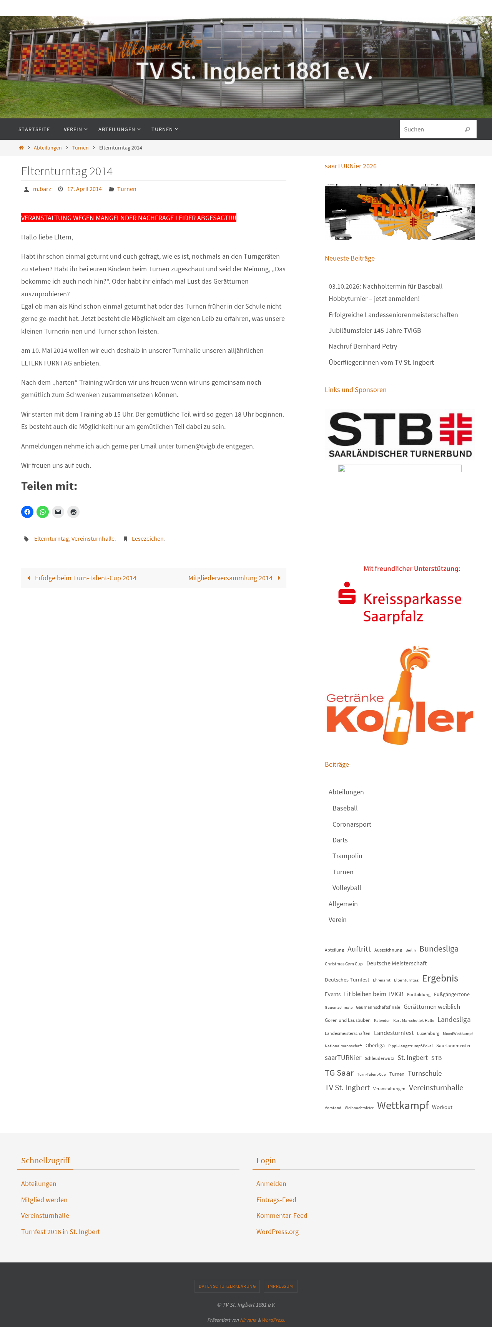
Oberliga (375, 1045)
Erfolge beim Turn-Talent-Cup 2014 (84, 577)
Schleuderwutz (379, 1058)
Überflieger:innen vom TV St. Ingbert (381, 362)
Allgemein (343, 903)
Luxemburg (428, 1033)
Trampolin (347, 855)
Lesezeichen (148, 538)
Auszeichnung (388, 950)
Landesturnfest (394, 1032)
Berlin (411, 950)
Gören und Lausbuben (348, 1020)
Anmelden (271, 1183)
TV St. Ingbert (347, 1088)
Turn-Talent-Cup (371, 1074)
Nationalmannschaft (343, 1045)
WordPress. (273, 1320)
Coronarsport (351, 824)
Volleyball (346, 887)
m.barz (42, 189)
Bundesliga (439, 948)
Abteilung (334, 950)
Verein (338, 919)
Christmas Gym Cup (344, 964)
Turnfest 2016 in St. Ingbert (60, 1231)
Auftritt (359, 948)
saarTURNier (343, 1057)
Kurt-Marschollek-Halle (413, 1020)
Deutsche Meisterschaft (396, 963)
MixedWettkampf (458, 1033)
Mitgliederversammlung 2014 (231, 577)
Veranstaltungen (389, 1088)
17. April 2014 (84, 189)
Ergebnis (440, 978)
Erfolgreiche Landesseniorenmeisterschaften (393, 314)
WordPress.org (277, 1231)
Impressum (280, 1286)
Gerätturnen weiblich (432, 1006)
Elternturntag (51, 538)
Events (333, 994)
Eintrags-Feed (276, 1199)
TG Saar (339, 1072)
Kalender (382, 1020)
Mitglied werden (44, 1199)
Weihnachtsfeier (359, 1107)
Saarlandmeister (453, 1045)
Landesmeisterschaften (348, 1033)
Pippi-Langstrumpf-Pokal (410, 1045)
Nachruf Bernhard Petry (363, 346)
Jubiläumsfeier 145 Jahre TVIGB (375, 330)
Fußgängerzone (452, 994)
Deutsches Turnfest (347, 979)
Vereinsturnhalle (93, 538)
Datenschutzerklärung (227, 1286)
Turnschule (425, 1073)
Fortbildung (418, 994)
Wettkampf (403, 1105)
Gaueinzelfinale (338, 1007)
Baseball (345, 808)
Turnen (80, 147)
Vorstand (333, 1107)
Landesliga (454, 1019)
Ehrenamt (382, 980)
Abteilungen (48, 147)
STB (436, 1057)
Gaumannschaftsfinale (378, 1007)
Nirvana (248, 1320)
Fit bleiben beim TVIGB (374, 994)
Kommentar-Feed (282, 1215)
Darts (340, 839)
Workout (442, 1107)
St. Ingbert (412, 1057)
